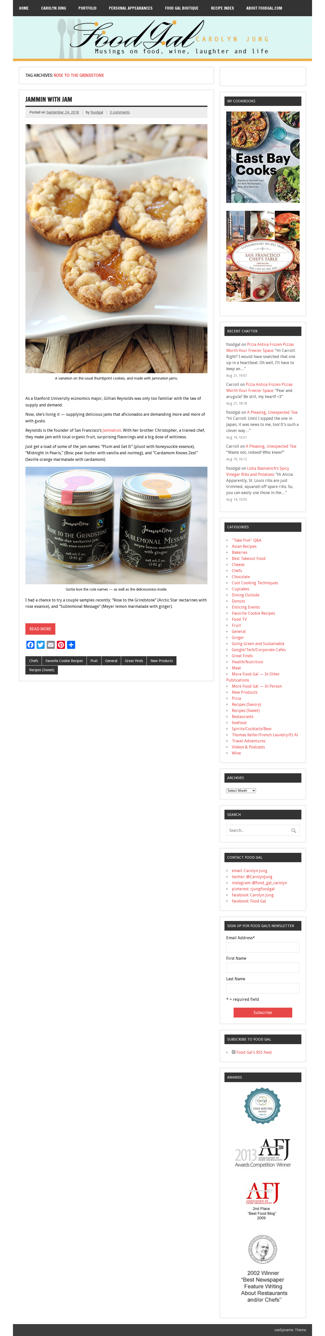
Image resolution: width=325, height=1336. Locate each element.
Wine (236, 753)
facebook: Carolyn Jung (253, 895)
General (111, 661)
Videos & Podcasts (248, 747)
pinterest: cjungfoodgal (253, 889)
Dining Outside (245, 595)
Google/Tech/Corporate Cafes (259, 649)
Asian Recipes (244, 546)
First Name (236, 958)
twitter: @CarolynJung (252, 876)
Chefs (33, 661)
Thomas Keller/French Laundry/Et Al (265, 734)
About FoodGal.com (264, 8)
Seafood (239, 722)
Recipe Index (222, 8)
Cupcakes (240, 589)
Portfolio (87, 8)
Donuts (238, 601)
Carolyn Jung (53, 8)
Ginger (238, 637)
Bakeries (239, 552)
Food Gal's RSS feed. (253, 1052)
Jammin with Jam (48, 99)
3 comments (120, 112)
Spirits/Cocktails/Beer (252, 728)
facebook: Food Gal (249, 901)
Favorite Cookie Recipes (64, 661)
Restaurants (242, 716)
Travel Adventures (248, 741)
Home (24, 8)
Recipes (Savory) (246, 704)
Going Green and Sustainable (258, 643)
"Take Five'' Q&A (247, 540)
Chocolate (241, 576)
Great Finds (134, 661)
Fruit (94, 661)
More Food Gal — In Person (257, 686)
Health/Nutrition (247, 662)
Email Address (240, 938)
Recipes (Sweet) (41, 670)
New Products (162, 661)
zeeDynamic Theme (290, 1330)
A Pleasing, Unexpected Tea (272, 412)
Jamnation (112, 430)
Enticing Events (246, 607)
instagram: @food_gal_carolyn (259, 882)
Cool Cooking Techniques (255, 582)
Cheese (238, 564)
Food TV (239, 619)
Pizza (236, 698)
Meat (236, 668)
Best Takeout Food (249, 558)
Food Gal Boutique (182, 8)
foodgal (97, 112)
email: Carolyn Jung (249, 870)
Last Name (235, 979)
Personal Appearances (131, 8)
